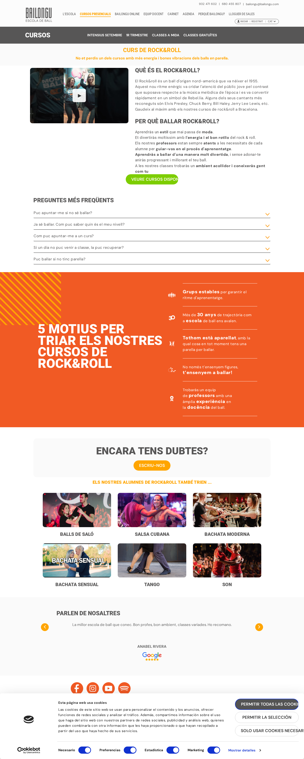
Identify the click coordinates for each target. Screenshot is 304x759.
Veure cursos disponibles (154, 179)
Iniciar (244, 21)
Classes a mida (165, 35)
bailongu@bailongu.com (262, 4)
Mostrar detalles (241, 750)
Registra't (257, 21)
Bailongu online (127, 14)
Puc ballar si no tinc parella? (59, 259)
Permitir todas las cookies (270, 704)
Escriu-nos (152, 465)
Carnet (173, 14)
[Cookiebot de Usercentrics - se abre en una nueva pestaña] (28, 750)
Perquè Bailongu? (211, 14)
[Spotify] (124, 688)
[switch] (130, 752)
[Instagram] (93, 688)
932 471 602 (208, 4)
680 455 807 (231, 4)
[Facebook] (77, 688)
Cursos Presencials (95, 14)
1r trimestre (137, 35)
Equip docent (154, 14)
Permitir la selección (266, 717)
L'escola (69, 14)
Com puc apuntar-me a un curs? (64, 235)
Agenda (188, 14)
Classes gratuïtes (200, 35)
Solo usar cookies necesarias (270, 730)
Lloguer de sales (242, 14)
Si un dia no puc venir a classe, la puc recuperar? (79, 247)
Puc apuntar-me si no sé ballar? (63, 212)
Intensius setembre (104, 35)
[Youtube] (108, 688)
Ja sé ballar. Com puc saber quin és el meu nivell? (79, 224)
